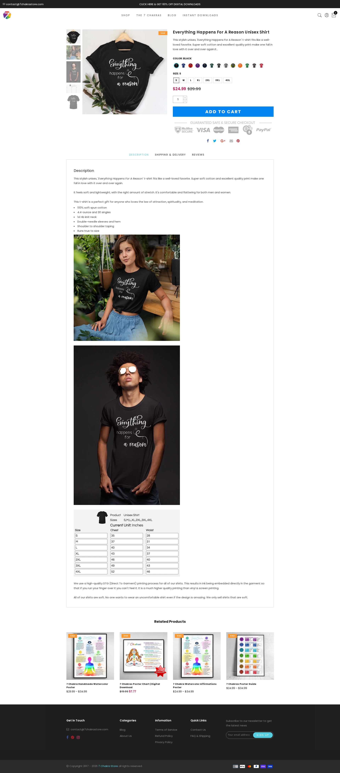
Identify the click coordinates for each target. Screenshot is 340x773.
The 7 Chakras (149, 15)
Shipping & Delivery (170, 154)
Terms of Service (166, 730)
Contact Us (198, 730)
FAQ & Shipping (200, 736)
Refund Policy (164, 736)
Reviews (198, 154)
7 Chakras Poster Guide (188, 684)
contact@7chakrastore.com (89, 729)
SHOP (125, 15)
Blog (122, 730)
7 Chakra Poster (236, 684)
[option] (124, 71)
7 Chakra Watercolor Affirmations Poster (141, 685)
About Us (126, 736)
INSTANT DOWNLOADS (200, 15)
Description (139, 154)
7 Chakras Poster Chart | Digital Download (86, 685)
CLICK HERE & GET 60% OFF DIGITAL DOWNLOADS (169, 4)
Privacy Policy (163, 742)
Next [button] (156, 74)
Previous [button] (88, 73)
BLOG (172, 15)
